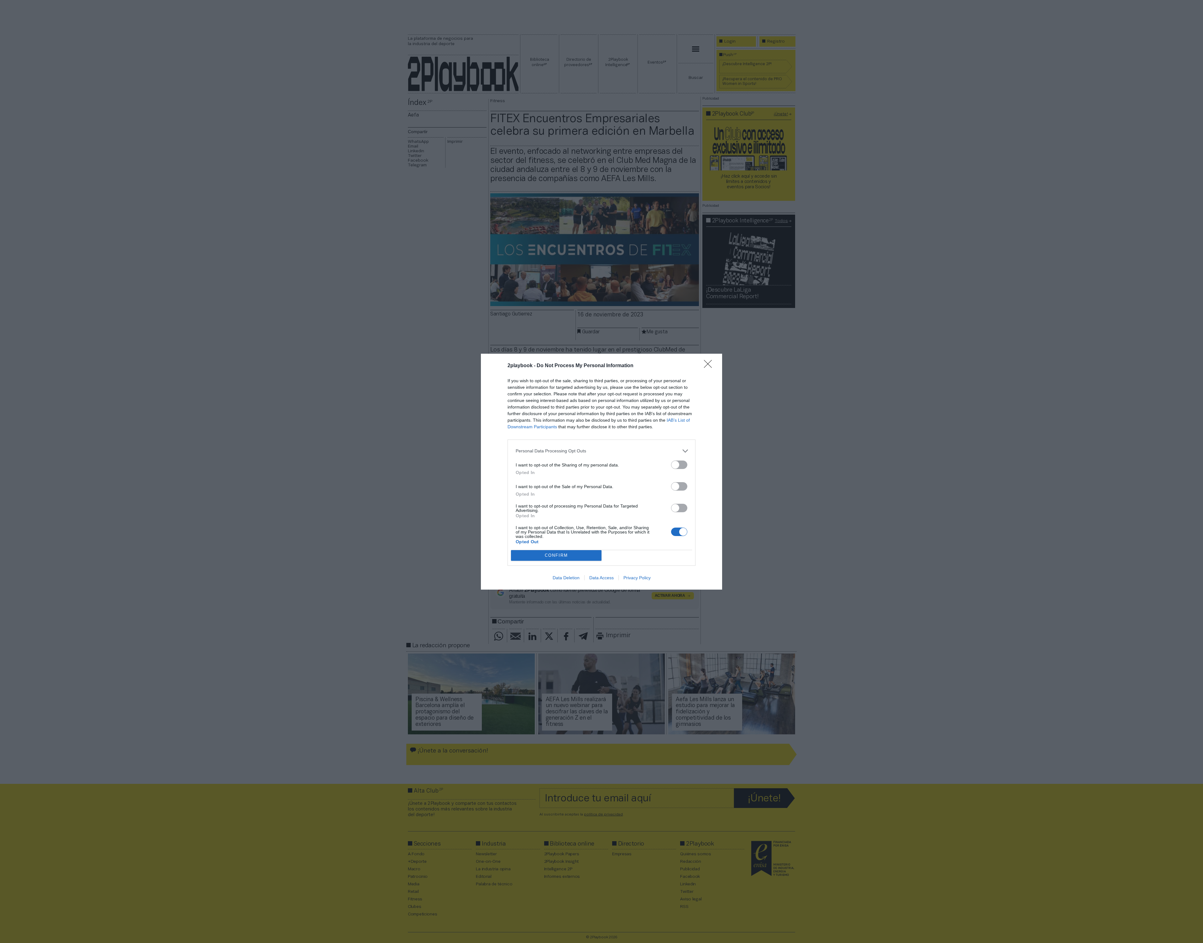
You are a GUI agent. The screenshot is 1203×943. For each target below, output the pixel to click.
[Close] (710, 366)
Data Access (601, 577)
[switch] (679, 465)
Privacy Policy (637, 577)
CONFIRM (556, 555)
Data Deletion (566, 577)
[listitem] (601, 451)
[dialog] (601, 472)
